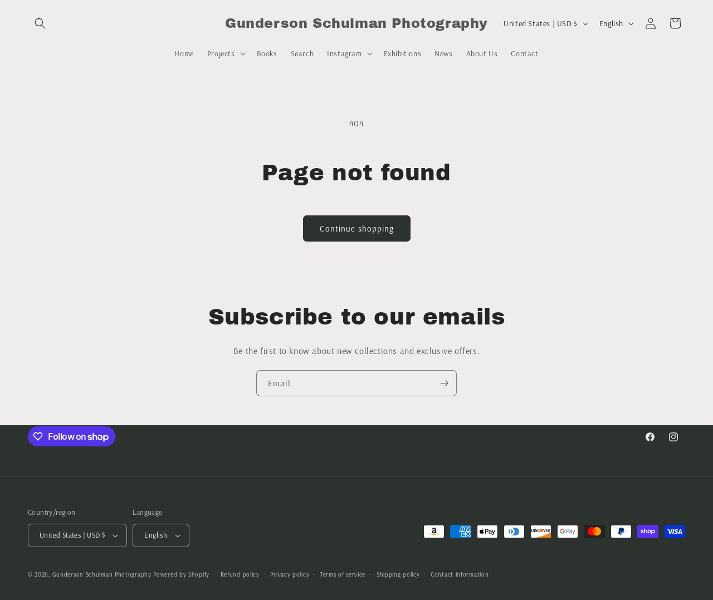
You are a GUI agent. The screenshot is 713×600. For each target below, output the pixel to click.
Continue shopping (357, 228)
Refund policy (240, 574)
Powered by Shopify (181, 574)
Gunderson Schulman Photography (102, 574)
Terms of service (342, 574)
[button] (40, 23)
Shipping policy (398, 574)
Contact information (460, 574)
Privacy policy (289, 574)
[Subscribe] (444, 383)
